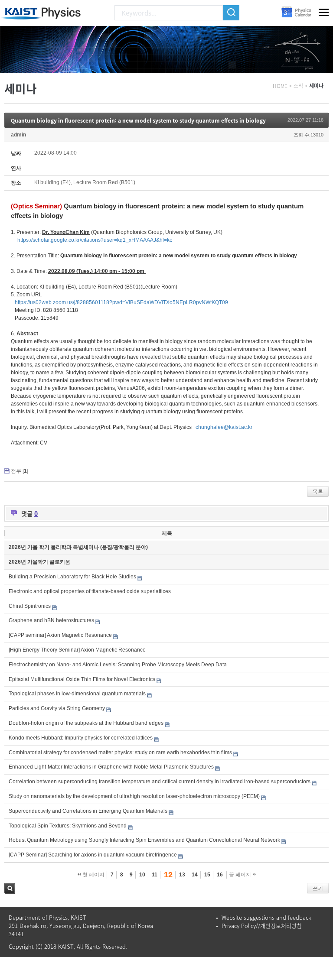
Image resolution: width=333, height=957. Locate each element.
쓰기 (318, 889)
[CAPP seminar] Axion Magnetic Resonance (60, 635)
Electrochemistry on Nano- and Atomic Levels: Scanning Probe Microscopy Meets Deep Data (118, 665)
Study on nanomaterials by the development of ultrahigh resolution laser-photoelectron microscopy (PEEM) (134, 796)
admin (18, 135)
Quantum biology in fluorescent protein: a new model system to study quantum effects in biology (138, 120)
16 (220, 875)
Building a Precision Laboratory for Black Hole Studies (72, 577)
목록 (318, 492)
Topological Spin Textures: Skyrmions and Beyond (68, 826)
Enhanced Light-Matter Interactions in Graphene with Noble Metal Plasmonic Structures (111, 767)
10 (142, 875)
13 (182, 875)
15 (207, 875)
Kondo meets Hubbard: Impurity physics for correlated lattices (81, 738)
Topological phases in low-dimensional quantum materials (77, 694)
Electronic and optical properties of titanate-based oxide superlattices (90, 591)
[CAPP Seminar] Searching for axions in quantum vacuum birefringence (93, 855)
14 (195, 875)
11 (154, 875)
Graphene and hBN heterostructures (51, 620)
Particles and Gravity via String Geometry (57, 708)
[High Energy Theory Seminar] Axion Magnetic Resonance (77, 650)
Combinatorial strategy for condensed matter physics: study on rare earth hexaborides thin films (120, 752)
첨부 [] (19, 471)
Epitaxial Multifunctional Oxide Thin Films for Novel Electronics (82, 679)
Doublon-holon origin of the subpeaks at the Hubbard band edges (86, 723)
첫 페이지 (92, 875)
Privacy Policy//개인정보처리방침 (262, 925)
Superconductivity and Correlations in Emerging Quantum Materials (88, 811)
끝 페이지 (240, 875)
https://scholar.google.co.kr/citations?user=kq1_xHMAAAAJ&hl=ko (95, 240)
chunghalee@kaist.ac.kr (224, 427)
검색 (9, 888)
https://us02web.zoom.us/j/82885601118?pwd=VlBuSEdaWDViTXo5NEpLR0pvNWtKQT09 (121, 302)
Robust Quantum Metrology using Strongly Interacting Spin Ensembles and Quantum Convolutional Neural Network (144, 840)
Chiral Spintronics (30, 606)
